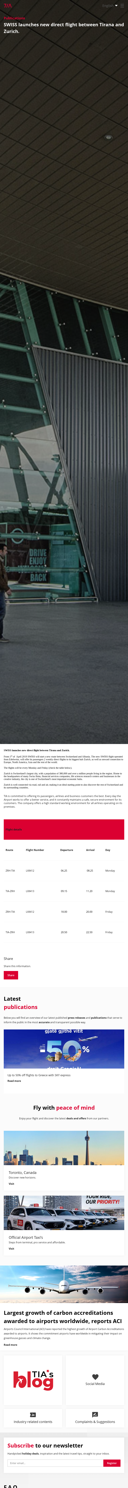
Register (112, 1463)
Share (10, 975)
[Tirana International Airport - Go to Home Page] (6, 5)
